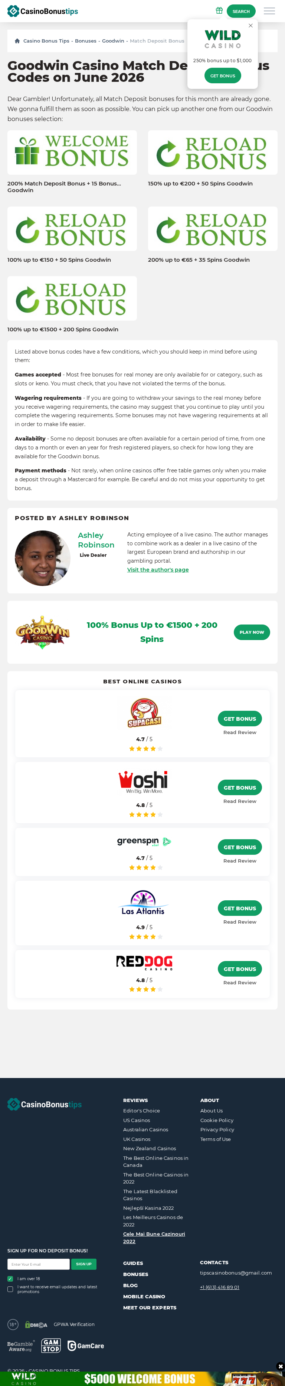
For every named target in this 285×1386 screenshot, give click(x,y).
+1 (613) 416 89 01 (219, 1287)
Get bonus (222, 75)
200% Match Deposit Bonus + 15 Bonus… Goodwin (64, 187)
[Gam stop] (51, 1345)
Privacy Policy (217, 1129)
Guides (133, 1263)
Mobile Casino (144, 1296)
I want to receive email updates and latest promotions (57, 1289)
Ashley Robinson (96, 540)
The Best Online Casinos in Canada (156, 1161)
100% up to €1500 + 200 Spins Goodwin (62, 329)
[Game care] (85, 1346)
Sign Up (84, 1264)
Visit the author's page (158, 569)
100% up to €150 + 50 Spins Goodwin (59, 260)
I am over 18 (28, 1278)
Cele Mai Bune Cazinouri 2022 (154, 1237)
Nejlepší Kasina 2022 (148, 1208)
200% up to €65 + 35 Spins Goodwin (199, 260)
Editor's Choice (141, 1111)
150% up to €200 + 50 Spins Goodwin (200, 183)
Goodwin (113, 41)
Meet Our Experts (149, 1307)
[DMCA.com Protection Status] (36, 1324)
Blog (130, 1285)
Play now (252, 632)
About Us (211, 1111)
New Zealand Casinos (149, 1148)
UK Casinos (136, 1139)
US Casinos (136, 1120)
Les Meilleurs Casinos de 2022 (153, 1221)
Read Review (239, 732)
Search (241, 11)
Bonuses (85, 41)
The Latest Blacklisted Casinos (150, 1195)
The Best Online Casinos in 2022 (156, 1178)
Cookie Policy (216, 1120)
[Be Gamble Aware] (21, 1346)
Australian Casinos (145, 1129)
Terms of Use (215, 1139)
